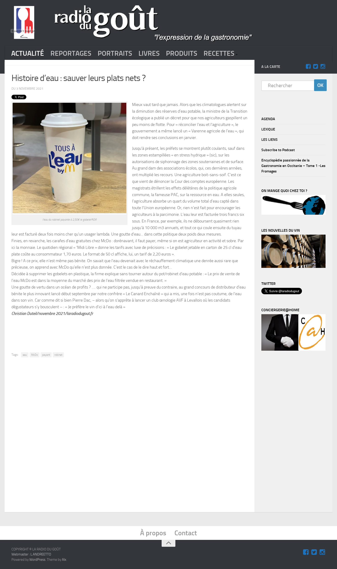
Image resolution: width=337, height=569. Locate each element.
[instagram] (323, 66)
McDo (34, 354)
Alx (64, 560)
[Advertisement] (129, 329)
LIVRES (149, 53)
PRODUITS (181, 53)
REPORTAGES (70, 53)
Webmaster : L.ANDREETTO (31, 554)
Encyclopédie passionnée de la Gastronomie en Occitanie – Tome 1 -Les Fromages (293, 165)
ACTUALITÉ (27, 53)
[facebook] (308, 66)
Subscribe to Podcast (278, 150)
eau (25, 354)
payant (46, 354)
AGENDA (268, 119)
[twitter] (315, 66)
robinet (58, 354)
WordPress (37, 560)
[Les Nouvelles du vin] (293, 267)
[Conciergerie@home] (293, 349)
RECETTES (219, 53)
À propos (153, 533)
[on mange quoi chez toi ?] (293, 213)
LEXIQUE (268, 129)
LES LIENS (269, 139)
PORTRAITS (115, 53)
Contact (185, 533)
